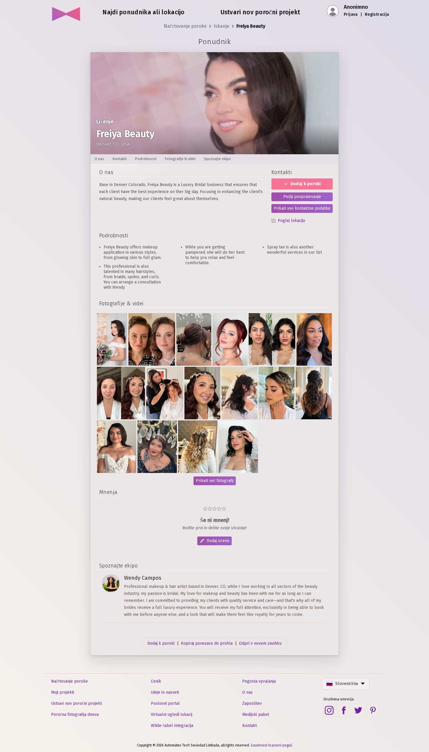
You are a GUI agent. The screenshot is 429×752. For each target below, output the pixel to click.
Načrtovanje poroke (185, 26)
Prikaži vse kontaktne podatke (302, 208)
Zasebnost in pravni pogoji (271, 745)
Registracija (377, 14)
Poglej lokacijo (291, 220)
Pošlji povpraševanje (302, 196)
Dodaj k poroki (306, 183)
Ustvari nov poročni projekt (76, 703)
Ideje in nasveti (165, 692)
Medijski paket (255, 714)
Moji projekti (62, 692)
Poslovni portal (165, 703)
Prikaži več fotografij (214, 480)
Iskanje (221, 26)
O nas (247, 692)
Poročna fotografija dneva (75, 714)
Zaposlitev (252, 703)
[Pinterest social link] (373, 710)
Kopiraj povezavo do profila (207, 643)
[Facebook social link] (343, 710)
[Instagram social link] (329, 710)
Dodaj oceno (218, 540)
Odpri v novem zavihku (260, 643)
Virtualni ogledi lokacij (171, 714)
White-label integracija (172, 725)
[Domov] (66, 11)
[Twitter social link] (358, 710)
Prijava (351, 14)
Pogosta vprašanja (259, 681)
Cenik (156, 681)
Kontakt (249, 725)
